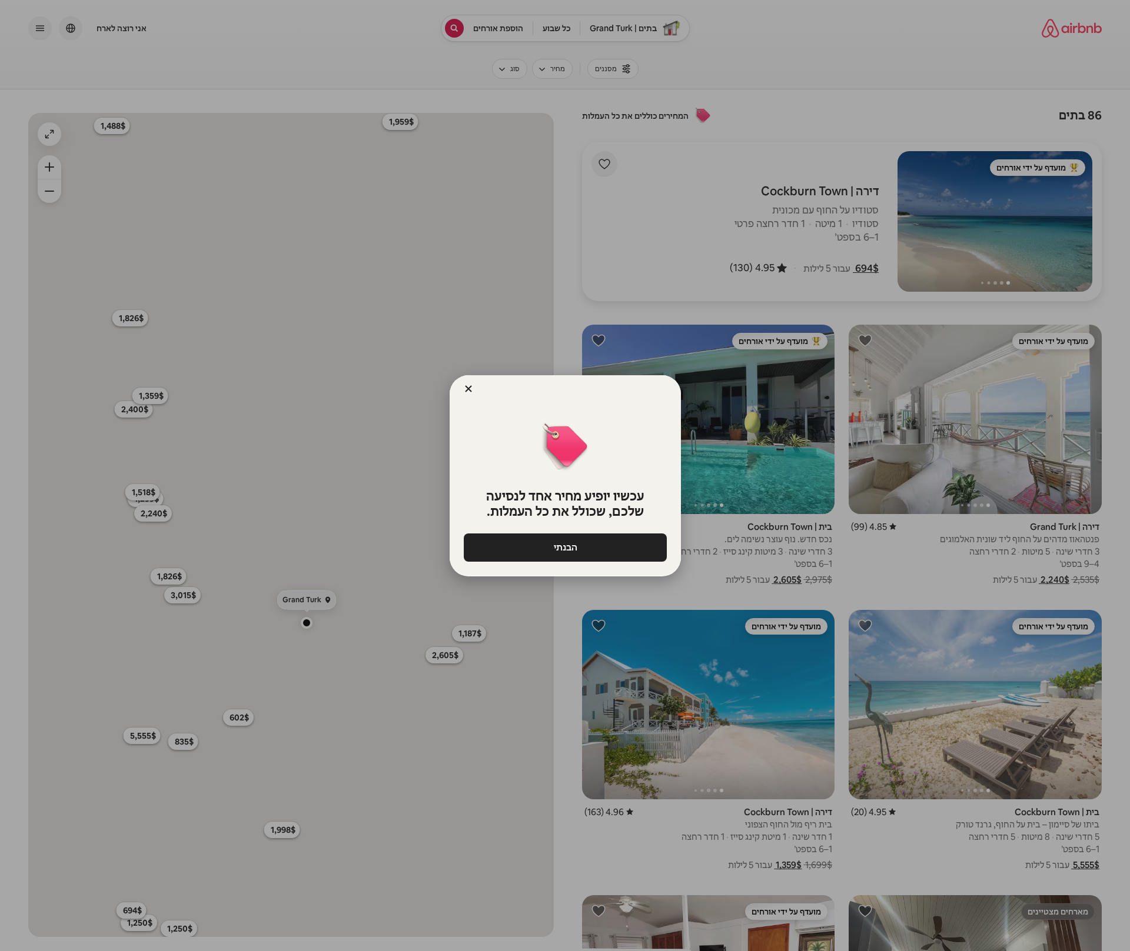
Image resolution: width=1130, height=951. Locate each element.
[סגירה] (468, 388)
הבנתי (565, 547)
